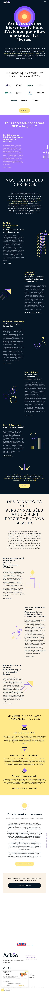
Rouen (35, 987)
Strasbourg (5, 988)
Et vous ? (24, 110)
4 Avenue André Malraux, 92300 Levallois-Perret (13, 960)
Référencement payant (30, 977)
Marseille (23, 987)
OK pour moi (21, 985)
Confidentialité (12, 987)
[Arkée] (7, 2)
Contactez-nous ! (6, 962)
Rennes (39, 987)
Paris (17, 987)
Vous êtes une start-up (30, 955)
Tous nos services (29, 974)
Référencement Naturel (30, 975)
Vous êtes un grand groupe (31, 959)
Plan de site (10, 988)
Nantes (43, 987)
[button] (2, 989)
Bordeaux (28, 987)
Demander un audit (24, 885)
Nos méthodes (7, 167)
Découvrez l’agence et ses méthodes (24, 788)
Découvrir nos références (33, 312)
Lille (32, 987)
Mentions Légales (6, 987)
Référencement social (30, 979)
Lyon (20, 987)
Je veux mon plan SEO (24, 864)
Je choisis (8, 985)
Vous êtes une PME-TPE (30, 957)
